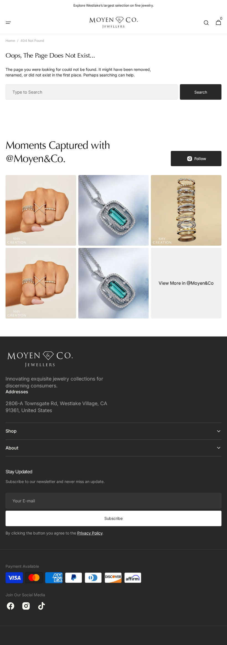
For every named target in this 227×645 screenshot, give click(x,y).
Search (200, 92)
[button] (8, 23)
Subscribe (113, 518)
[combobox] (92, 92)
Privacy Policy (89, 533)
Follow (200, 158)
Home (10, 40)
